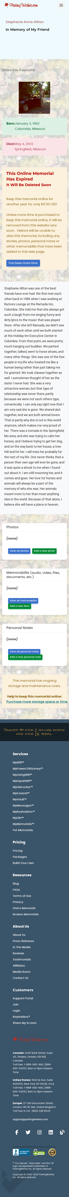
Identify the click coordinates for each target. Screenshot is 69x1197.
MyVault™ (20, 799)
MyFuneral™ (21, 793)
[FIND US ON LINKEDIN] (51, 1132)
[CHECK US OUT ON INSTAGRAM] (39, 1132)
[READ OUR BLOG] (62, 1132)
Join (16, 1004)
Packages (20, 857)
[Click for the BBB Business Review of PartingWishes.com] (21, 1152)
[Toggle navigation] (61, 5)
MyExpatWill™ (22, 781)
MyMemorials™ (23, 824)
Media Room (22, 971)
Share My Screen (24, 1023)
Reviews (18, 953)
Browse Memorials (26, 914)
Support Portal (23, 998)
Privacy (18, 902)
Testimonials (22, 959)
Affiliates (19, 965)
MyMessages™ (23, 805)
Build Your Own (23, 863)
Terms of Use (22, 896)
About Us (21, 926)
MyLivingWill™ (22, 774)
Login (16, 1010)
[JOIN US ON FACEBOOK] (17, 1132)
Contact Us (20, 978)
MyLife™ (18, 818)
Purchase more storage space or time (36, 702)
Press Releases (23, 941)
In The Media (22, 947)
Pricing (19, 842)
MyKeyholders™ (24, 811)
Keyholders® (21, 1016)
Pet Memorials (23, 830)
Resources (22, 875)
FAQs (16, 889)
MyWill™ (18, 762)
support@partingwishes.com (30, 1119)
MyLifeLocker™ (23, 787)
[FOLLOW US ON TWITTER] (28, 1132)
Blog (16, 883)
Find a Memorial (24, 908)
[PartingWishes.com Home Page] (21, 5)
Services (20, 754)
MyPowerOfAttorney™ (28, 768)
